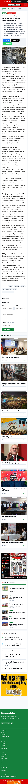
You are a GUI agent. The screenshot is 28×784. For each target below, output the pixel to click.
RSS (2, 763)
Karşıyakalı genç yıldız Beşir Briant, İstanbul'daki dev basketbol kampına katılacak (14, 662)
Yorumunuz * (5, 311)
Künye (2, 752)
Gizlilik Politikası (5, 758)
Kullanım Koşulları (5, 760)
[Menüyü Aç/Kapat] (25, 4)
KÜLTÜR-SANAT (5, 736)
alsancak (10, 286)
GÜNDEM (3, 730)
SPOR (2, 732)
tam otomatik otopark (8, 292)
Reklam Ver (4, 754)
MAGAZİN (3, 743)
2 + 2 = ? (8, 322)
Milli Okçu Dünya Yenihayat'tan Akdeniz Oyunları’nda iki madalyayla (16, 590)
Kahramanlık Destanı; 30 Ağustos (17, 618)
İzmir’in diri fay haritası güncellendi (14, 650)
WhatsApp (8, 43)
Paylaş (7, 40)
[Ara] (2, 4)
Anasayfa (4, 8)
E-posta (16, 305)
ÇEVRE (2, 739)
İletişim (3, 756)
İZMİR (8, 8)
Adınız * (4, 305)
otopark (17, 286)
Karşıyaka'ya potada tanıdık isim (13, 668)
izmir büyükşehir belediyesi (9, 289)
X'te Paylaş (16, 40)
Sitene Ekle (4, 765)
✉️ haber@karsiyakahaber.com (8, 776)
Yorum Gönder (8, 329)
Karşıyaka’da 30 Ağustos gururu (17, 612)
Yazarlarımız (4, 767)
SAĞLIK (3, 745)
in (8, 723)
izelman (23, 286)
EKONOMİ (3, 734)
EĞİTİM (3, 741)
